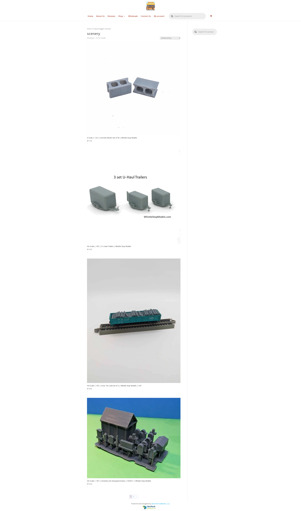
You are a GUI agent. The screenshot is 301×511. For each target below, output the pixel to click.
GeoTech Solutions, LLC (161, 504)
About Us (100, 16)
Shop (120, 16)
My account (159, 16)
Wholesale (133, 16)
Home (90, 16)
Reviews (111, 16)
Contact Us (146, 16)
